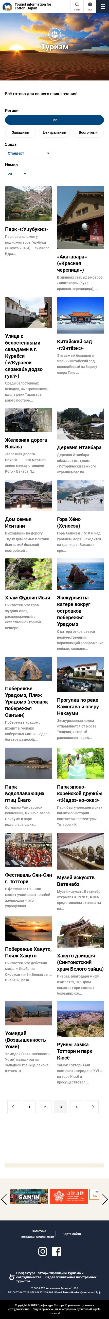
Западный (20, 132)
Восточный (88, 132)
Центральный (54, 132)
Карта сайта (72, 1234)
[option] (29, 1196)
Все (54, 120)
